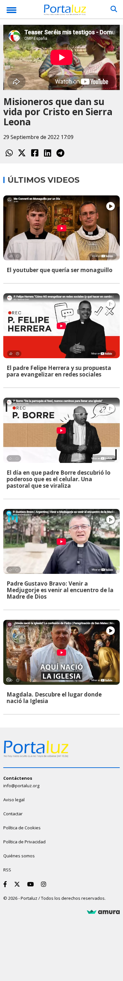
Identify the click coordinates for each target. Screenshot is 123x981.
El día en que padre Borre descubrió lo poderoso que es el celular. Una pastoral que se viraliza (59, 479)
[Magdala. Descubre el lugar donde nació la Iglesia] (61, 652)
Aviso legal (14, 800)
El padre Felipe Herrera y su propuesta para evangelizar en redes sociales (59, 371)
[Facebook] (34, 153)
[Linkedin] (47, 153)
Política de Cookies (22, 828)
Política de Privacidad (24, 842)
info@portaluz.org (21, 786)
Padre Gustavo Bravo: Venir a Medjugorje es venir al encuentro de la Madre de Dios (60, 590)
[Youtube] (31, 884)
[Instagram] (45, 884)
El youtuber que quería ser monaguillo (60, 270)
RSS (7, 870)
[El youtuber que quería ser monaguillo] (61, 227)
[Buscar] (114, 9)
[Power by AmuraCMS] (103, 912)
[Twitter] (22, 153)
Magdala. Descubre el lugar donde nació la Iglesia (54, 698)
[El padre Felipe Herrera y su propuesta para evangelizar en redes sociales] (61, 325)
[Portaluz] (65, 11)
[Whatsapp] (9, 153)
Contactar (13, 814)
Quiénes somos (19, 856)
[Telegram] (60, 153)
